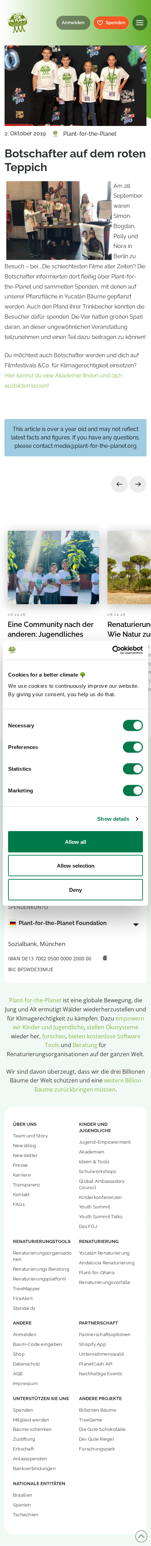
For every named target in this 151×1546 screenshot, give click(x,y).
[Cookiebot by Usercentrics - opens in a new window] (112, 650)
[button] (139, 22)
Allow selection (75, 866)
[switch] (133, 747)
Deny (75, 889)
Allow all (75, 842)
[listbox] (75, 924)
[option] (71, 923)
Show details (113, 819)
